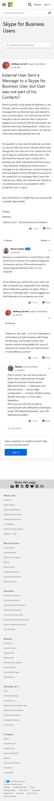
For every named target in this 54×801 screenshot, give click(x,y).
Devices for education (11, 600)
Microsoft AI (8, 643)
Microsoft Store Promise (12, 577)
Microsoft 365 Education (12, 610)
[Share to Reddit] (27, 485)
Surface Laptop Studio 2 (12, 509)
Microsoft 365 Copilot (11, 672)
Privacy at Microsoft (11, 753)
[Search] (30, 4)
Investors (7, 758)
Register (37, 4)
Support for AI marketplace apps (15, 705)
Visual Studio (8, 725)
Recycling (19, 793)
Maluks (18, 366)
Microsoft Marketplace (12, 715)
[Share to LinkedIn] (12, 485)
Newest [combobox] (45, 240)
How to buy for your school (13, 615)
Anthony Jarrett (19, 63)
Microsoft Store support (12, 557)
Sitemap (7, 787)
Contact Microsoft (19, 787)
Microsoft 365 (9, 658)
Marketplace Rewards (12, 720)
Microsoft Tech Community (13, 710)
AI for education (9, 629)
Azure (6, 691)
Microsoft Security (10, 648)
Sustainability (9, 772)
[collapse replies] (27, 246)
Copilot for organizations (13, 514)
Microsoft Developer (11, 696)
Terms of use (23, 790)
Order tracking (9, 567)
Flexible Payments (10, 581)
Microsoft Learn (9, 700)
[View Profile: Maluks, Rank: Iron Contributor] (11, 368)
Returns (6, 562)
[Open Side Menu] (4, 4)
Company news (9, 748)
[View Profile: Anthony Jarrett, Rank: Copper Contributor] (6, 65)
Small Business (9, 677)
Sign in (15, 452)
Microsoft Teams (9, 667)
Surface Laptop (9, 505)
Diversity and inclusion (12, 763)
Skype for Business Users (15, 13)
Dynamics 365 (9, 653)
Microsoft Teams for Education (15, 605)
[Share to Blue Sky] (32, 485)
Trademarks (36, 790)
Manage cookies (9, 790)
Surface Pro (8, 500)
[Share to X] (22, 485)
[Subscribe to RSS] (37, 485)
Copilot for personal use (12, 519)
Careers (6, 739)
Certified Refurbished (11, 572)
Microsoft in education (12, 595)
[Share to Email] (42, 485)
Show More (16, 428)
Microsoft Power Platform (13, 662)
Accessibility (8, 768)
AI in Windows (9, 524)
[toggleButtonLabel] (50, 13)
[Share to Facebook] (17, 485)
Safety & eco (8, 793)
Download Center (10, 552)
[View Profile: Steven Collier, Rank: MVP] (6, 251)
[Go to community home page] (10, 4)
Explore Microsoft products (13, 529)
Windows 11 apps (10, 534)
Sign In (47, 4)
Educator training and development (16, 619)
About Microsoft (9, 743)
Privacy (32, 787)
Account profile (9, 548)
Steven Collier (17, 248)
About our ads (32, 793)
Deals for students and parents (15, 624)
